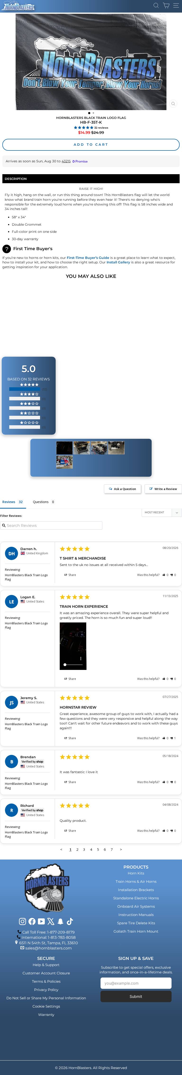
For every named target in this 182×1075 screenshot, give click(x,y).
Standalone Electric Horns (136, 898)
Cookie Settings (46, 1006)
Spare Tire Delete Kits (136, 923)
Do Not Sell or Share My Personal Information (46, 998)
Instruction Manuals (136, 914)
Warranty (46, 1014)
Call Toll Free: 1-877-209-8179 (48, 932)
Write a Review (166, 489)
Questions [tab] (41, 502)
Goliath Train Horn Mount (136, 931)
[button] (165, 575)
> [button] (121, 849)
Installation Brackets (136, 890)
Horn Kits (136, 873)
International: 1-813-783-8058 (49, 937)
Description (16, 179)
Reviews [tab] (8, 502)
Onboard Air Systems (136, 906)
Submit (136, 996)
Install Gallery (118, 262)
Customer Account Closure (46, 973)
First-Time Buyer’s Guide (88, 258)
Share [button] (72, 575)
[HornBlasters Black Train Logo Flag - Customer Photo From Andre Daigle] (82, 447)
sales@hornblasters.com (48, 948)
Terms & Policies (46, 981)
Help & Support (46, 965)
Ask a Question (125, 489)
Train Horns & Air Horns (136, 881)
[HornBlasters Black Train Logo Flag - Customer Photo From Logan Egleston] (64, 447)
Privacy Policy (46, 989)
